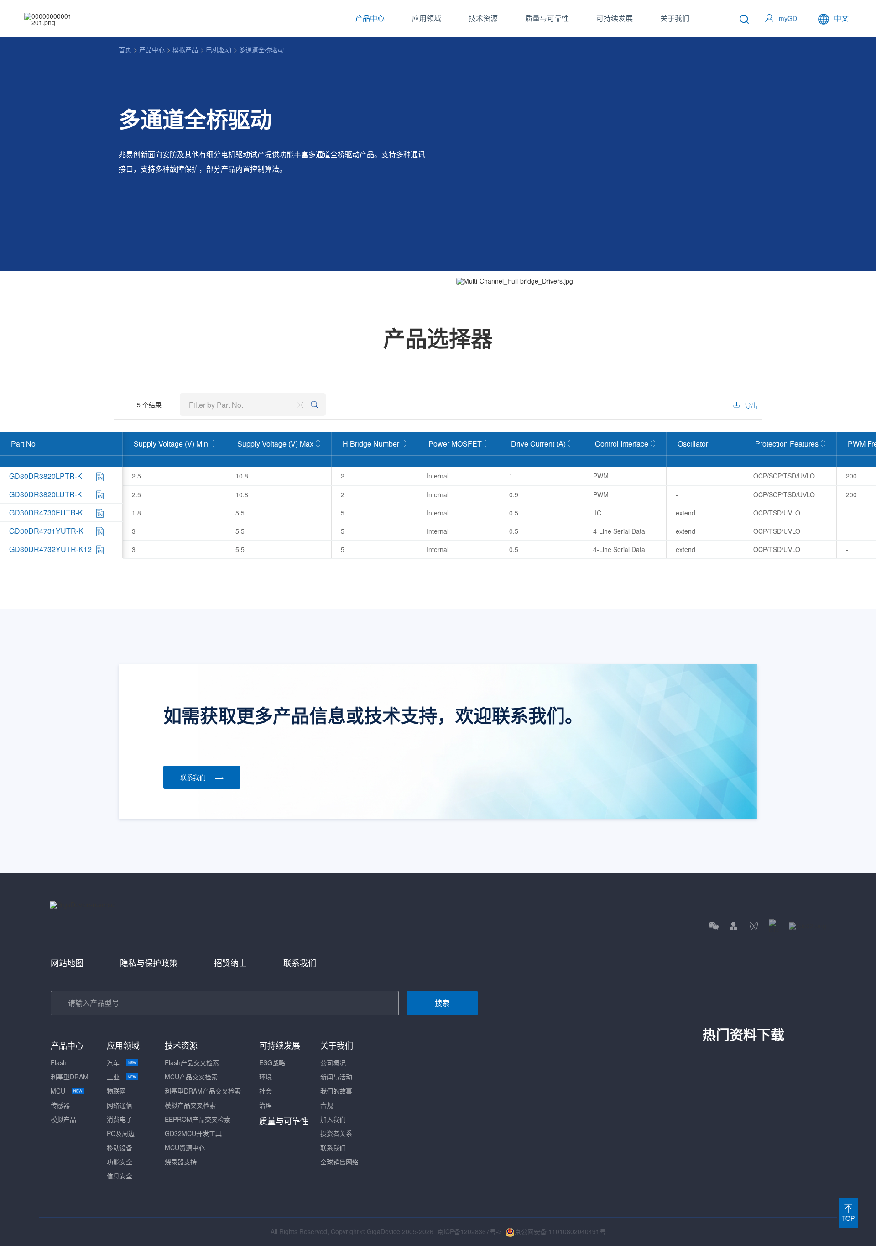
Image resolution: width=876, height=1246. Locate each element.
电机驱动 (218, 49)
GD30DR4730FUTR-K (46, 512)
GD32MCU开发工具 (193, 1133)
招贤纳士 (230, 962)
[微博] (807, 926)
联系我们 (299, 962)
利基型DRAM (70, 1076)
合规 (326, 1104)
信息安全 (119, 1175)
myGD (788, 18)
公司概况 (333, 1062)
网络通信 (119, 1104)
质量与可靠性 (547, 18)
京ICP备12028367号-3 (469, 1231)
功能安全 (119, 1161)
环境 (265, 1076)
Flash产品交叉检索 (192, 1062)
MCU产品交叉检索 (191, 1076)
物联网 (116, 1090)
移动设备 (119, 1147)
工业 (113, 1076)
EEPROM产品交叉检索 (197, 1119)
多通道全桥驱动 (261, 49)
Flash (59, 1062)
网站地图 (67, 962)
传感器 (60, 1104)
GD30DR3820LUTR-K (45, 494)
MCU (58, 1090)
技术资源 (483, 18)
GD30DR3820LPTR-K (45, 476)
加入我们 (333, 1119)
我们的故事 (336, 1090)
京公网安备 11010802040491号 (560, 1231)
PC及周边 (121, 1133)
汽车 (113, 1062)
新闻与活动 (336, 1076)
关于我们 (674, 18)
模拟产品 (185, 49)
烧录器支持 (181, 1161)
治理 (265, 1104)
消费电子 (119, 1119)
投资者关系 (336, 1133)
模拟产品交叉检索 (190, 1104)
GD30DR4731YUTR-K (46, 531)
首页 (125, 49)
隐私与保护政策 (148, 962)
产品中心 (370, 18)
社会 (265, 1090)
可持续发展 (614, 18)
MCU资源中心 (185, 1147)
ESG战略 (272, 1062)
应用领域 (426, 18)
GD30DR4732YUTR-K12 (50, 549)
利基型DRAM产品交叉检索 (203, 1090)
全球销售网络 (339, 1161)
